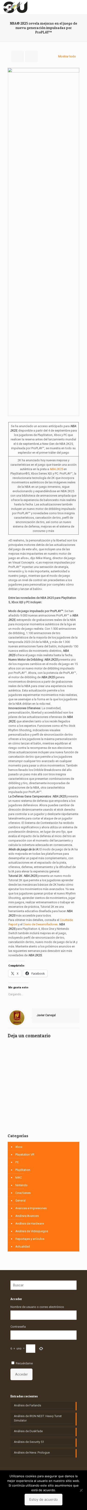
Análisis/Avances (27, 1216)
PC (17, 1162)
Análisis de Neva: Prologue (32, 1452)
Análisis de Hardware (29, 1223)
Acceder (21, 1374)
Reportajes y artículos (29, 1239)
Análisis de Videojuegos (31, 1231)
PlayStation (22, 1170)
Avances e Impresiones (31, 1208)
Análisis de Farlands (27, 1405)
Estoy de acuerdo (43, 1499)
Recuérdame (24, 1363)
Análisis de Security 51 (29, 1442)
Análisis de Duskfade (28, 1431)
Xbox (18, 1147)
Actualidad (22, 1246)
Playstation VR (24, 1154)
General (20, 1200)
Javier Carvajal (46, 1015)
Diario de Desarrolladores (40, 924)
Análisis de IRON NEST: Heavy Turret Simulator (38, 1418)
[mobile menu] (81, 7)
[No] (81, 1490)
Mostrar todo (67, 56)
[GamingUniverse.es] (15, 7)
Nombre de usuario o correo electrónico (37, 1307)
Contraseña (18, 1326)
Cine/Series (23, 1193)
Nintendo (21, 1185)
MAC (18, 1177)
